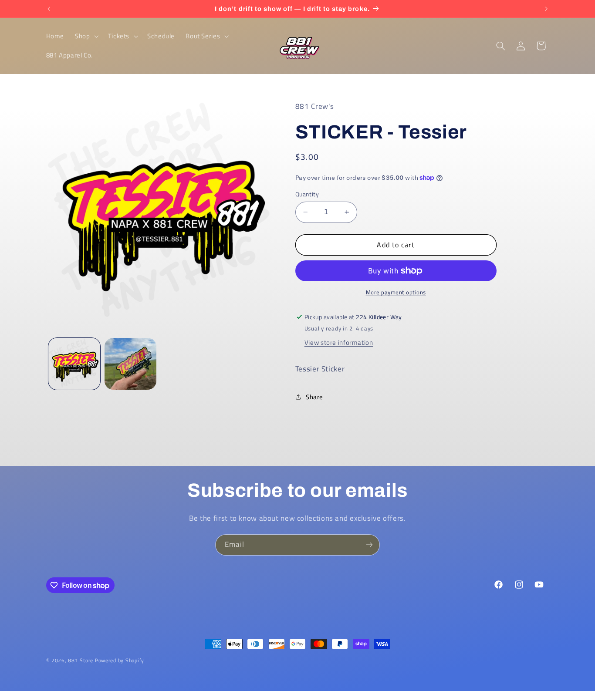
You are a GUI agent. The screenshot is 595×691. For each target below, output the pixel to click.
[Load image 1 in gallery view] (74, 364)
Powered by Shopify (119, 660)
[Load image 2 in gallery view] (130, 364)
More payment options (396, 293)
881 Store (80, 660)
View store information (338, 342)
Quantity (307, 194)
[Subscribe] (369, 545)
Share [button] (314, 397)
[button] (86, 36)
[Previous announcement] (48, 8)
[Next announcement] (546, 8)
